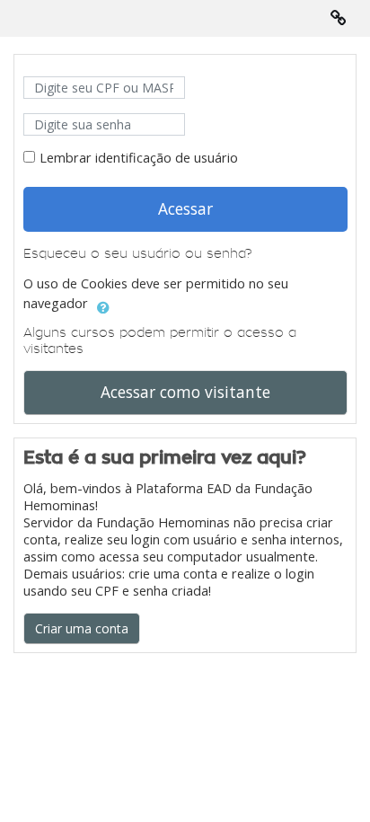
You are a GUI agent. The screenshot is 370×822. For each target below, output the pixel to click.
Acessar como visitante (185, 391)
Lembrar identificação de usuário (139, 157)
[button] (103, 304)
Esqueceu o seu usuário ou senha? (137, 253)
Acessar (185, 208)
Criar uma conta (81, 628)
